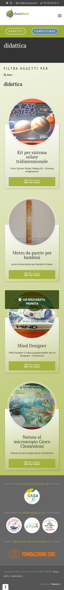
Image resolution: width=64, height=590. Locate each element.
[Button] (32, 105)
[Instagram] (11, 3)
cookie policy (17, 576)
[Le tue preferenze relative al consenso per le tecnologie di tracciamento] (5, 587)
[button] (60, 16)
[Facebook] (7, 3)
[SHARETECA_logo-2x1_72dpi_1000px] (15, 17)
